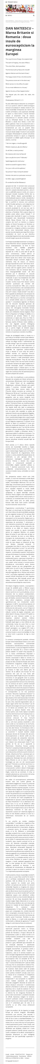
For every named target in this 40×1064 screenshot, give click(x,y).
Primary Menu (12, 2)
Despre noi (29, 1054)
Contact (27, 1058)
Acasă (7, 1054)
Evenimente (22, 1056)
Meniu (9, 15)
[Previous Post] (31, 21)
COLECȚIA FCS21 (20, 1054)
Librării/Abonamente (12, 1056)
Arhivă (12, 1054)
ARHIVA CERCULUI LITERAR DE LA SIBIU (18, 1057)
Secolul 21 (16, 1061)
